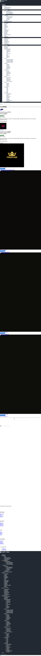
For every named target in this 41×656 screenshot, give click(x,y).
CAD (7, 90)
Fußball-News (6, 41)
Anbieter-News (6, 38)
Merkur (1, 522)
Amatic (7, 98)
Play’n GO (8, 94)
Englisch (7, 65)
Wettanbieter (6, 9)
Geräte (5, 82)
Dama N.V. (8, 78)
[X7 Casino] (3, 128)
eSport (1, 533)
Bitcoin (7, 55)
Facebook (1, 540)
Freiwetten (8, 19)
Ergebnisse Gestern (7, 558)
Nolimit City (8, 96)
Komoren (8, 71)
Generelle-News (7, 44)
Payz (7, 54)
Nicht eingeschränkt (9, 59)
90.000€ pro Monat (9, 60)
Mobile (7, 84)
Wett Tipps (6, 598)
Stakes (1, 110)
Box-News (6, 43)
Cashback (8, 18)
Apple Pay (8, 49)
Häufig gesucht (4, 45)
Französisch (8, 617)
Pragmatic (1, 525)
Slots (3, 102)
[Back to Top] (0, 655)
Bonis (4, 14)
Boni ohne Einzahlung (8, 21)
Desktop (7, 83)
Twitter (1, 541)
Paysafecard (8, 53)
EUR (7, 87)
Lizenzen (5, 69)
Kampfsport (6, 30)
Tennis (5, 578)
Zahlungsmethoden (7, 48)
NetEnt (7, 95)
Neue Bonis (6, 20)
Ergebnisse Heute (7, 7)
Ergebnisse (4, 5)
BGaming (8, 99)
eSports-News (6, 42)
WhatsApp (2, 543)
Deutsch (7, 64)
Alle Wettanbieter (7, 10)
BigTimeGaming (9, 100)
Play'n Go (1, 524)
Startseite (3, 4)
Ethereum (8, 56)
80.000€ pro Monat (9, 61)
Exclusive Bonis (7, 46)
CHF (7, 89)
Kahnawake (8, 73)
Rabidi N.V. (8, 80)
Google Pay (8, 50)
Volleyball (6, 31)
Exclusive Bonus (9, 17)
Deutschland (8, 72)
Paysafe (1, 516)
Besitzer (5, 76)
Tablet (7, 85)
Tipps (1, 534)
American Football (7, 34)
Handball (5, 33)
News (3, 37)
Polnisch (7, 68)
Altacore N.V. (8, 77)
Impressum (4, 548)
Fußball (5, 25)
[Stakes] (1, 109)
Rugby (5, 35)
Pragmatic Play (8, 93)
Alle (0, 531)
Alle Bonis (6, 15)
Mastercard (8, 51)
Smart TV (8, 636)
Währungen (6, 637)
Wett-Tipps (6, 40)
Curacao (7, 70)
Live (5, 6)
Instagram (1, 542)
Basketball (6, 26)
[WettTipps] (2, 1)
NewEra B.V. (8, 79)
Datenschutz (4, 549)
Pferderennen (6, 29)
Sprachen (5, 63)
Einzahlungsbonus (9, 16)
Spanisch (7, 616)
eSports (5, 24)
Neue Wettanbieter (9, 12)
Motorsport (6, 577)
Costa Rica (8, 75)
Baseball (5, 32)
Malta (7, 74)
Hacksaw (8, 97)
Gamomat (8, 101)
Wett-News (6, 39)
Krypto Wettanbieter (9, 13)
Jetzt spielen (2, 115)
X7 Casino (2, 129)
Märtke (3, 22)
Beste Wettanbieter (9, 11)
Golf (5, 28)
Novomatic (2, 523)
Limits (5, 58)
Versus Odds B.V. (9, 81)
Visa (7, 52)
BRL (7, 91)
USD (7, 88)
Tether (7, 57)
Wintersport (6, 36)
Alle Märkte (6, 23)
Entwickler (6, 92)
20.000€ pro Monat (9, 62)
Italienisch (8, 67)
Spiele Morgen (6, 559)
